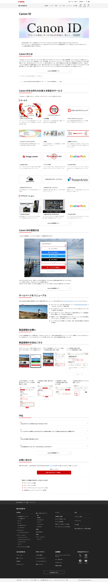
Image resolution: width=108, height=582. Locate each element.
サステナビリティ (58, 562)
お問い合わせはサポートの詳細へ (53, 472)
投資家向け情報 (58, 565)
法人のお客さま (20, 552)
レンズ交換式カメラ (21, 518)
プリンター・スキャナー (21, 535)
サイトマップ (25, 580)
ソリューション (19, 555)
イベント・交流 (62, 5)
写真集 (37, 534)
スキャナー (20, 544)
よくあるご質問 (39, 555)
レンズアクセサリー (21, 527)
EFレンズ (19, 523)
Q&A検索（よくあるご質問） (51, 465)
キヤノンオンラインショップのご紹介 (62, 526)
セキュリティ (39, 539)
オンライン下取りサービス (60, 519)
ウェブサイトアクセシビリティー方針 (60, 580)
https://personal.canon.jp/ (67, 301)
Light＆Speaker (39, 532)
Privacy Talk (39, 526)
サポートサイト (40, 552)
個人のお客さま (22, 6)
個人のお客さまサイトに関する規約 (83, 528)
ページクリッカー (40, 524)
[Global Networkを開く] (89, 1)
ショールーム (69, 5)
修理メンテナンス (39, 564)
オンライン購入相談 (59, 521)
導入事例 (18, 561)
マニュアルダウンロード (41, 558)
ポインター (39, 522)
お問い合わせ (19, 580)
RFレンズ (19, 520)
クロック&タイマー (40, 519)
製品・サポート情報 (72, 1)
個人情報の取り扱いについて (46, 580)
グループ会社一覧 (58, 559)
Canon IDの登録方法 (51, 81)
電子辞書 (38, 517)
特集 (56, 5)
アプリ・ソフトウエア (40, 537)
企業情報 (81, 1)
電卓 (38, 515)
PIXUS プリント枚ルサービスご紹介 (62, 524)
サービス (51, 5)
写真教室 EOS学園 (58, 516)
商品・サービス (19, 558)
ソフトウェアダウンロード (41, 561)
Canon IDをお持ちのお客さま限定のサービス (34, 81)
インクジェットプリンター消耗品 (23, 546)
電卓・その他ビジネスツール (41, 513)
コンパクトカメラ (20, 530)
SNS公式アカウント (83, 552)
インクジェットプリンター (23, 537)
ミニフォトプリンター (22, 541)
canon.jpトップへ (54, 572)
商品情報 (46, 5)
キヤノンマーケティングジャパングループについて (63, 555)
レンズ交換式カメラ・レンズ (22, 516)
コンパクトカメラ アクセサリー (23, 532)
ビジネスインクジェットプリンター (24, 539)
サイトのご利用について (34, 580)
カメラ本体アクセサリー (22, 525)
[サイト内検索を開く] (86, 1)
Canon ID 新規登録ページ (53, 71)
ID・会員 (75, 5)
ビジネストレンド (20, 564)
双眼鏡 (37, 529)
